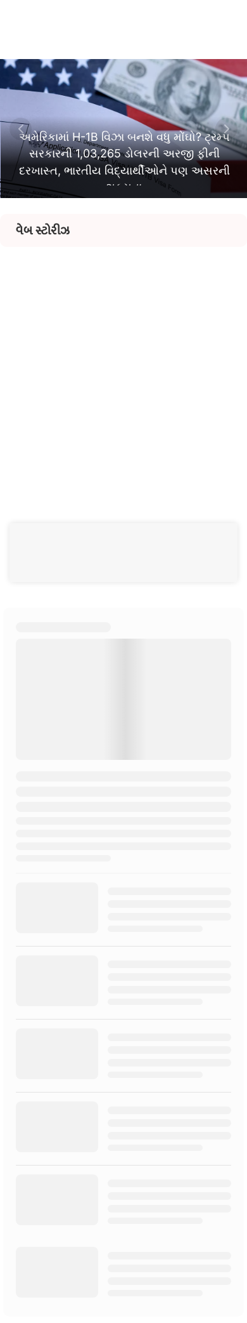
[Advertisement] (123, 371)
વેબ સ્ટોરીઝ (43, 230)
